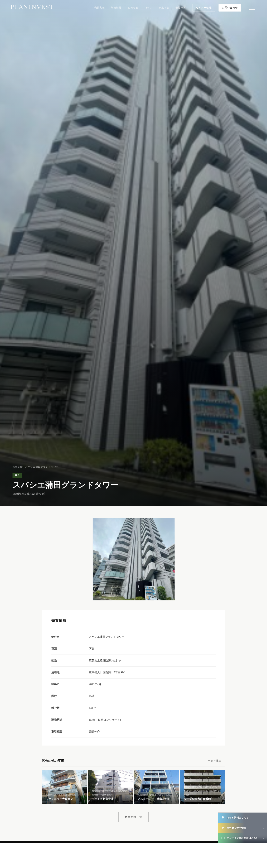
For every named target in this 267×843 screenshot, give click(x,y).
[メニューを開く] (252, 8)
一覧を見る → (216, 760)
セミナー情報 (204, 7)
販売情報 (116, 7)
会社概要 (181, 7)
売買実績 (99, 7)
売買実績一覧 (133, 816)
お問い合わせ (230, 7)
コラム (148, 7)
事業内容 (164, 7)
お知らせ (133, 7)
